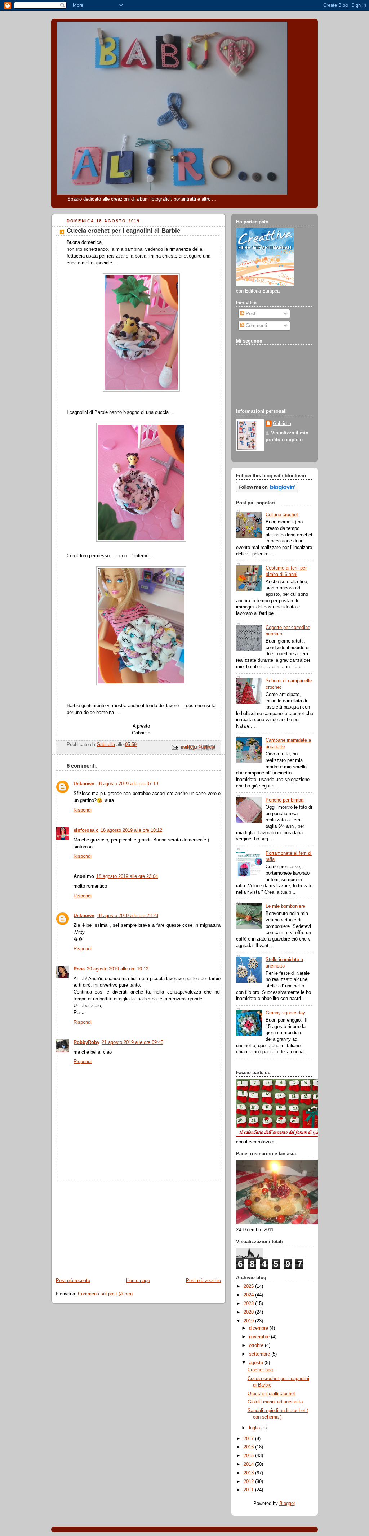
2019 (249, 1320)
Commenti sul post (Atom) (105, 1293)
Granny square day (285, 1012)
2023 (249, 1303)
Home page (138, 1280)
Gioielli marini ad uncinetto (275, 1402)
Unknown (84, 783)
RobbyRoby (86, 1042)
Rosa (79, 969)
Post (249, 313)
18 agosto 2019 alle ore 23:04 (127, 876)
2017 (249, 1438)
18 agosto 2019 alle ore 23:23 (127, 915)
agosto (256, 1362)
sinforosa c (86, 830)
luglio (255, 1427)
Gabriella (282, 423)
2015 (249, 1455)
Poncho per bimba (284, 800)
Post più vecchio (203, 1280)
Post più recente (73, 1280)
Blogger (287, 1503)
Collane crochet (282, 514)
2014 (249, 1464)
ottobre (257, 1345)
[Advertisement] (105, 1225)
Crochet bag (260, 1369)
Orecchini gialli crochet (271, 1393)
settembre (260, 1354)
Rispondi (83, 810)
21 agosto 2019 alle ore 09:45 (132, 1042)
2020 (249, 1312)
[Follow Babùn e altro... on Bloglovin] (267, 491)
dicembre (259, 1328)
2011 (249, 1489)
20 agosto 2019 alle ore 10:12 (117, 969)
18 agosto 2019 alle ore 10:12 (131, 830)
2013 (249, 1472)
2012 (249, 1481)
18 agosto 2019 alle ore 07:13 (127, 783)
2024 (249, 1295)
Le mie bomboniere (285, 906)
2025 (249, 1286)
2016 (249, 1447)
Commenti (255, 325)
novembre (260, 1336)
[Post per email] (174, 747)
